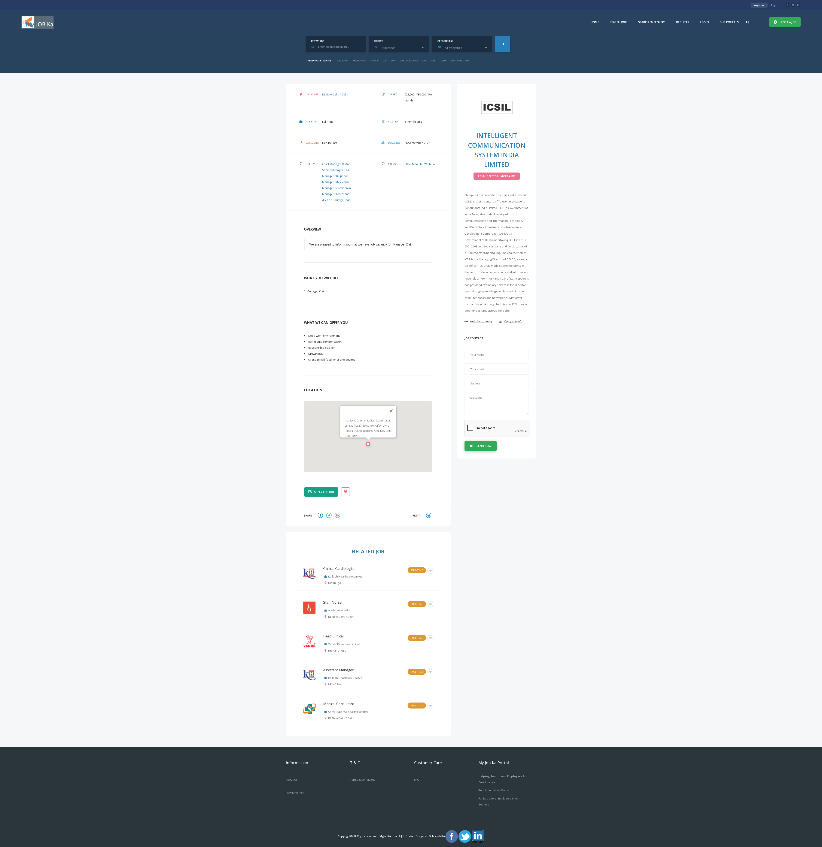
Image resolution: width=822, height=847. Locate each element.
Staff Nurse (332, 602)
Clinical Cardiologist (339, 568)
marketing (359, 60)
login (774, 5)
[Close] (391, 411)
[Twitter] (793, 5)
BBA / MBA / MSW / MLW (420, 164)
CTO (424, 60)
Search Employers (652, 22)
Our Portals (729, 22)
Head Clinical (333, 636)
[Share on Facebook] (321, 515)
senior (374, 60)
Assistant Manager (338, 670)
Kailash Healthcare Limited (345, 576)
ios (433, 60)
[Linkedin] (798, 5)
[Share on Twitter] (329, 515)
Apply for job (324, 492)
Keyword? (317, 41)
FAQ (416, 780)
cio (385, 60)
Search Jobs (618, 22)
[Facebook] (788, 5)
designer (342, 60)
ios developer (409, 60)
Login (704, 22)
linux (442, 60)
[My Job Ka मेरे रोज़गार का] (37, 22)
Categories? (445, 41)
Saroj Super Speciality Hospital (348, 712)
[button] (368, 445)
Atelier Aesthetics (339, 610)
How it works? (295, 793)
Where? (378, 41)
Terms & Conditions (362, 780)
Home (595, 22)
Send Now (484, 446)
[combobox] (400, 47)
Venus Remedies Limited (344, 644)
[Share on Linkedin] (338, 515)
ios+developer (459, 60)
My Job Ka (438, 836)
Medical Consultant (338, 703)
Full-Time (417, 570)
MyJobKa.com (389, 836)
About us (292, 780)
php (393, 60)
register (759, 5)
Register (682, 22)
